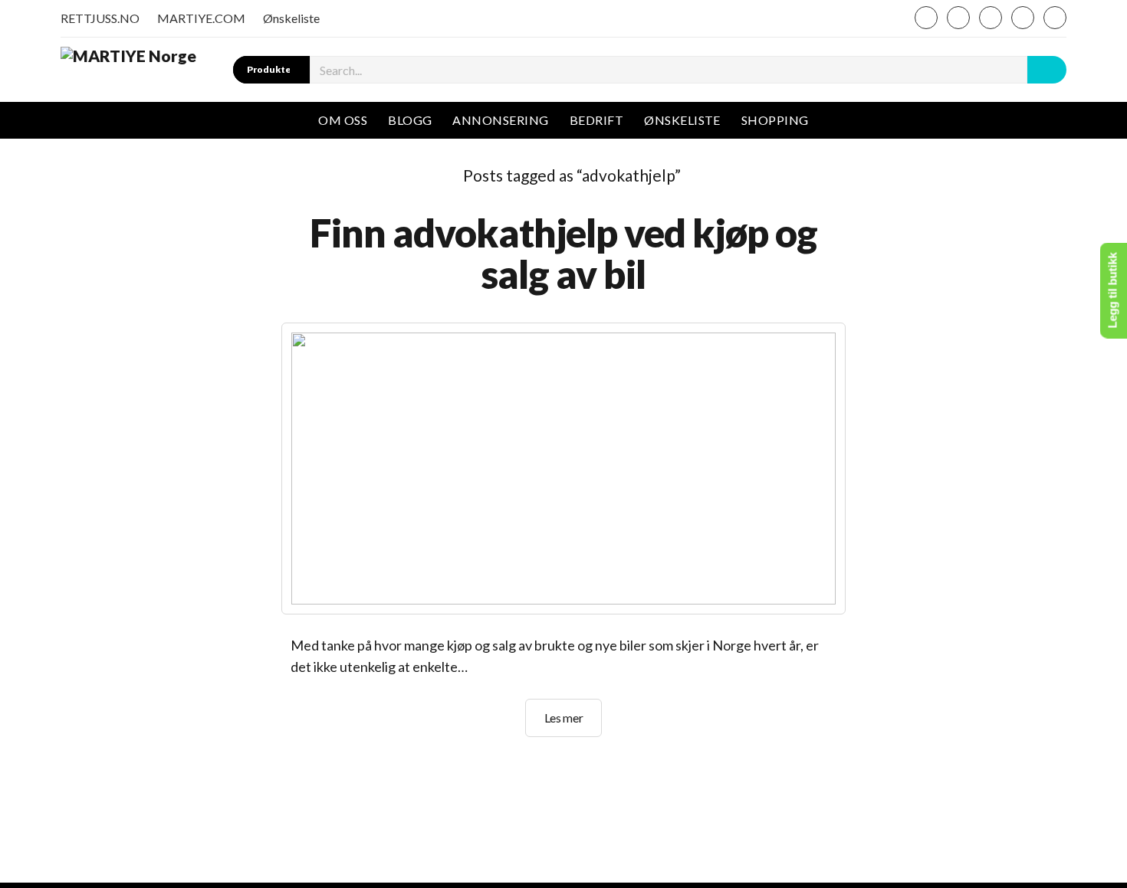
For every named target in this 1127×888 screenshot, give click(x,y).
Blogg (410, 120)
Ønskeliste (291, 18)
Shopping (775, 120)
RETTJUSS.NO (100, 18)
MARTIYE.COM (201, 18)
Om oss (342, 120)
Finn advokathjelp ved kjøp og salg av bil (563, 253)
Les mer (573, 723)
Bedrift (596, 120)
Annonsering (500, 120)
